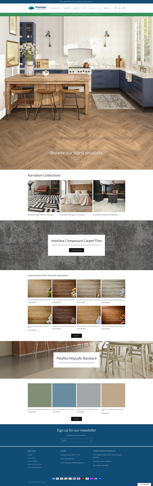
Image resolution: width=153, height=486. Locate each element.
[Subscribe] (90, 441)
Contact (30, 455)
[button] (55, 8)
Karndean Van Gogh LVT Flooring (72, 215)
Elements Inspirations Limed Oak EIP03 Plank (88, 300)
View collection (76, 250)
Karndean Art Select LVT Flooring (105, 215)
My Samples (145, 484)
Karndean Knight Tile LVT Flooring (40, 215)
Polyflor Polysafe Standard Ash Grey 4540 (87, 409)
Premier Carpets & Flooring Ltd (38, 482)
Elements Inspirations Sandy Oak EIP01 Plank (39, 300)
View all (76, 336)
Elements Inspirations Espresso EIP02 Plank (63, 300)
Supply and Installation (34, 464)
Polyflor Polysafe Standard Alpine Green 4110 (39, 409)
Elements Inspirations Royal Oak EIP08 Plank (113, 326)
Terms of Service (32, 461)
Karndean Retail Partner (35, 467)
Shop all (76, 159)
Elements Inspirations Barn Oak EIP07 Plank (88, 326)
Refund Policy (32, 458)
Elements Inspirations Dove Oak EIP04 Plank (112, 300)
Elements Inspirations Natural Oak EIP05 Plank (38, 327)
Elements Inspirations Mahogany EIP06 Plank (64, 326)
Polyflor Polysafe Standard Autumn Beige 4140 (112, 410)
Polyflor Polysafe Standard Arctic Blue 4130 (63, 409)
